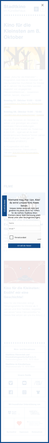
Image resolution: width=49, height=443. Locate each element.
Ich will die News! (4, 206)
